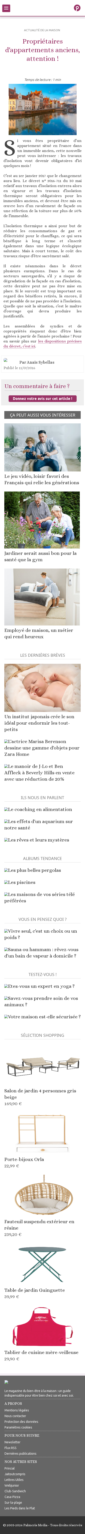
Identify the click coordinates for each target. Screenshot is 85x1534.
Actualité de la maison (42, 30)
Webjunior (12, 1485)
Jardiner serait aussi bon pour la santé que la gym (40, 556)
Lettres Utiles (14, 1480)
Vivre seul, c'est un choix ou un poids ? (40, 934)
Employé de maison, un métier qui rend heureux (38, 633)
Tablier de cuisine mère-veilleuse (41, 1355)
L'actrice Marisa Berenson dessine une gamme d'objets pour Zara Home (42, 748)
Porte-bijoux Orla (24, 1162)
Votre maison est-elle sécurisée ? (44, 1016)
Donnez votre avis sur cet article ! (42, 398)
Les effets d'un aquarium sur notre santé (38, 824)
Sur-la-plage (13, 1502)
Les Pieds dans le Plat (20, 1508)
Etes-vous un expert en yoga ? (41, 986)
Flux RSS (11, 1448)
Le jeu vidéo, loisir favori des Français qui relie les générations (41, 479)
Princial (10, 1468)
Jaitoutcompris (15, 1474)
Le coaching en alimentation (40, 809)
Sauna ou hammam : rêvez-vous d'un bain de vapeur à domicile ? (41, 953)
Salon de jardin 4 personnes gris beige (40, 1097)
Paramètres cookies (18, 1427)
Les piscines (21, 882)
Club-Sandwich (15, 1491)
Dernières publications (20, 1453)
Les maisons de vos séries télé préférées (39, 897)
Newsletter (12, 1442)
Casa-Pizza (12, 1497)
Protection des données (21, 1421)
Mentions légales (17, 1410)
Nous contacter (15, 1416)
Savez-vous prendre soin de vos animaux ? (41, 1001)
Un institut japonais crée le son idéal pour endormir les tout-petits (39, 723)
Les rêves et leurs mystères (38, 840)
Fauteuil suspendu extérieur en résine (39, 1228)
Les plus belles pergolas (34, 870)
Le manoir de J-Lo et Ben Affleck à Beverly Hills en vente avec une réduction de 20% (39, 772)
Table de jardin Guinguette (34, 1293)
